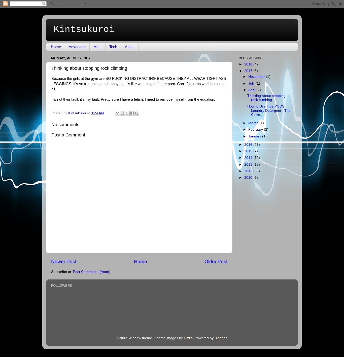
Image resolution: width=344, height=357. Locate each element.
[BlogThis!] (122, 113)
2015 (248, 151)
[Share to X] (127, 113)
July (252, 83)
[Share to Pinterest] (136, 113)
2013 (248, 164)
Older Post (215, 261)
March (253, 123)
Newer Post (63, 261)
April (252, 90)
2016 (248, 145)
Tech (113, 47)
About (129, 47)
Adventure (77, 47)
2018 (248, 64)
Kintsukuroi (84, 29)
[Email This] (117, 113)
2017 (248, 71)
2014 (248, 158)
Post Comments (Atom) (91, 272)
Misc (97, 47)
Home (56, 47)
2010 (248, 178)
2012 (248, 171)
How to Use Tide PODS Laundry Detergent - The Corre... (269, 110)
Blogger (221, 338)
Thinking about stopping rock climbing (266, 98)
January (255, 136)
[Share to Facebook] (131, 113)
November (257, 77)
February (256, 129)
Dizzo (188, 338)
